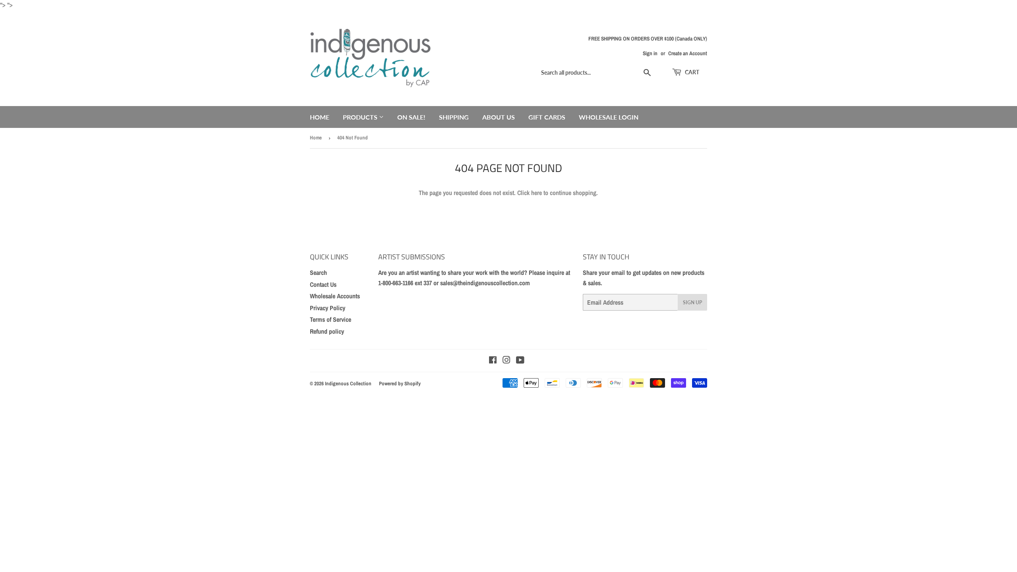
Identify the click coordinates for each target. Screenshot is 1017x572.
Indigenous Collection (348, 383)
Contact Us (323, 284)
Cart (691, 72)
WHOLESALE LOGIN (608, 117)
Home (319, 117)
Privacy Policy (327, 307)
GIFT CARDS (546, 117)
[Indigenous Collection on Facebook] (493, 360)
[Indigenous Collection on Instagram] (506, 360)
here (536, 192)
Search (318, 272)
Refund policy (327, 331)
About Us (498, 117)
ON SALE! (411, 117)
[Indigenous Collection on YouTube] (520, 360)
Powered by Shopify (400, 383)
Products (361, 117)
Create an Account (687, 53)
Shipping (454, 117)
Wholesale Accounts (335, 296)
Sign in (650, 53)
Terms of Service (330, 319)
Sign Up (692, 302)
